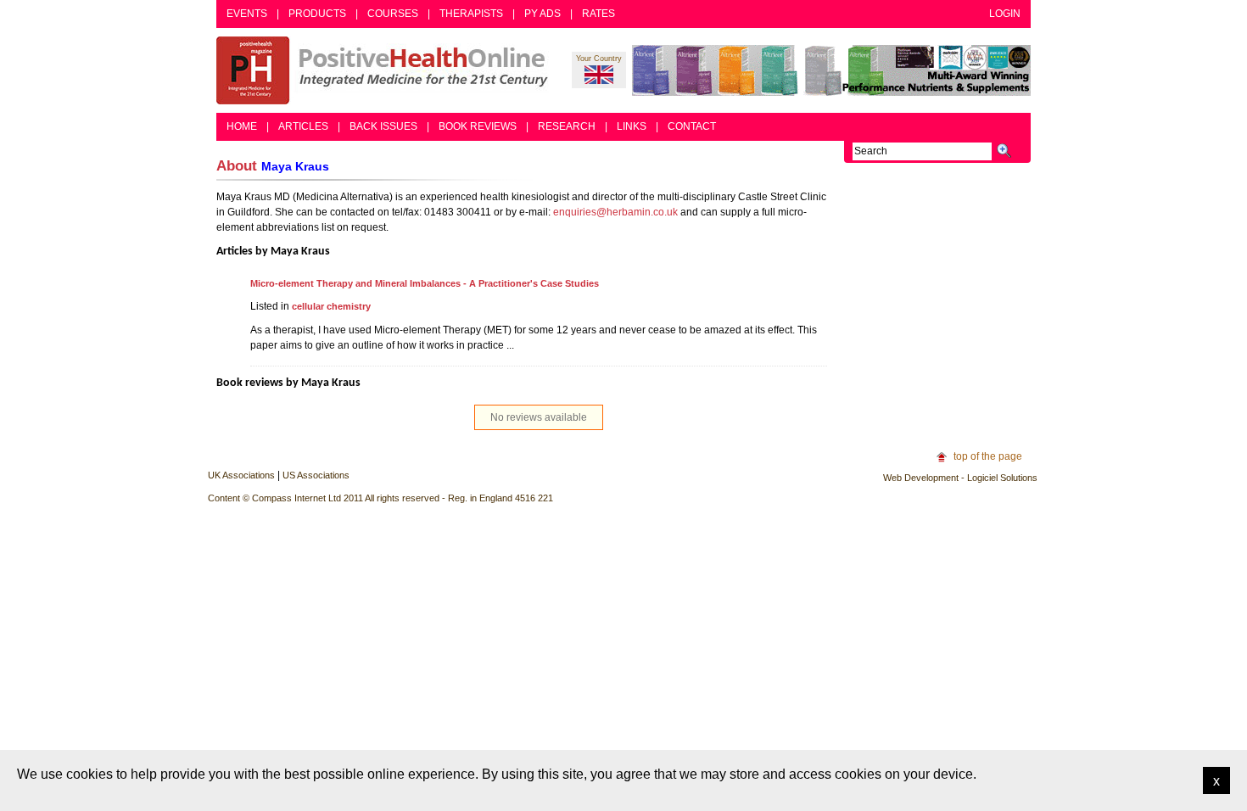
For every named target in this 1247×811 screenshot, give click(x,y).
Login (1005, 14)
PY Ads (542, 14)
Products (317, 14)
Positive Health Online (386, 70)
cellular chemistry (331, 306)
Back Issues (383, 126)
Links (631, 126)
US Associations (315, 475)
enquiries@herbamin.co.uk (615, 212)
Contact (692, 126)
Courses (392, 14)
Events (246, 14)
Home (241, 126)
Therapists (471, 14)
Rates (598, 14)
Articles (303, 126)
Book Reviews (478, 126)
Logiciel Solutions (1002, 478)
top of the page (987, 456)
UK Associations (241, 475)
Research (567, 126)
